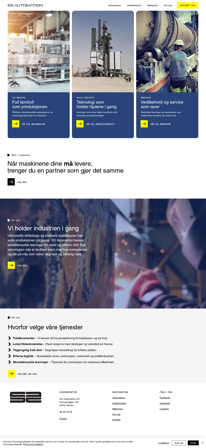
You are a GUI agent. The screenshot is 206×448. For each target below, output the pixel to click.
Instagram (165, 403)
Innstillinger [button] (163, 442)
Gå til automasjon (33, 124)
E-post (63, 418)
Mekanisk (117, 408)
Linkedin (164, 408)
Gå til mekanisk (161, 124)
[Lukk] (202, 443)
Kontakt (116, 419)
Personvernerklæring (33, 444)
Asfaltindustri (119, 403)
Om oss (116, 414)
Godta (193, 442)
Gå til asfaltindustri (100, 124)
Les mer (22, 182)
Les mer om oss (27, 373)
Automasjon (118, 397)
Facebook (165, 397)
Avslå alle (178, 442)
